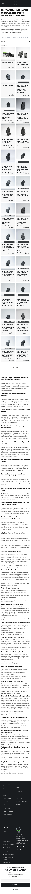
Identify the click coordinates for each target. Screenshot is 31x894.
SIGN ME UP (15, 884)
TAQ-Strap (5, 795)
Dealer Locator (6, 841)
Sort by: (3, 41)
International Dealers (8, 844)
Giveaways (5, 851)
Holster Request (20, 811)
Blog (4, 838)
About (4, 831)
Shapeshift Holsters (8, 811)
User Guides (19, 794)
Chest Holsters (4, 32)
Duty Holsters (17, 32)
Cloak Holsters (6, 808)
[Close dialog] (29, 866)
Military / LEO (6, 847)
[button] (2, 3)
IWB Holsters (15, 31)
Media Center (6, 862)
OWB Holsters (23, 31)
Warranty (18, 807)
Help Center (19, 798)
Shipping (18, 804)
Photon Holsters (7, 798)
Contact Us (19, 791)
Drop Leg (11, 32)
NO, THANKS (15, 889)
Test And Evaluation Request (8, 858)
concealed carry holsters (12, 402)
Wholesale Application (8, 854)
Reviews (5, 834)
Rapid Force (6, 792)
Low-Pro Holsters (7, 814)
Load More (15, 367)
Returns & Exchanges (21, 801)
